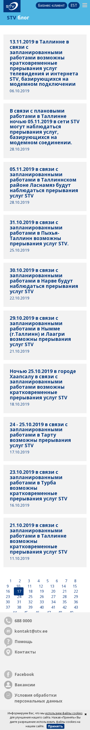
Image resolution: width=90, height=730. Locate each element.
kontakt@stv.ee (31, 631)
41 (52, 607)
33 (41, 602)
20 (52, 591)
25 (30, 596)
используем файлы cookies (63, 713)
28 (64, 596)
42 (64, 607)
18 (30, 591)
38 (18, 607)
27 (52, 596)
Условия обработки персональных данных (38, 698)
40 (41, 607)
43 (75, 607)
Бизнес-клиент (51, 5)
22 (75, 591)
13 (51, 586)
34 (52, 602)
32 (30, 602)
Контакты (25, 652)
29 (75, 596)
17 (18, 591)
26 (41, 596)
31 (18, 602)
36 (75, 602)
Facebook (24, 674)
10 (17, 586)
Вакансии (25, 684)
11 (29, 586)
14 (63, 586)
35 (64, 602)
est (74, 5)
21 (64, 591)
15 (74, 586)
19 (41, 591)
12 (40, 586)
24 (18, 596)
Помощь (23, 641)
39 (30, 607)
